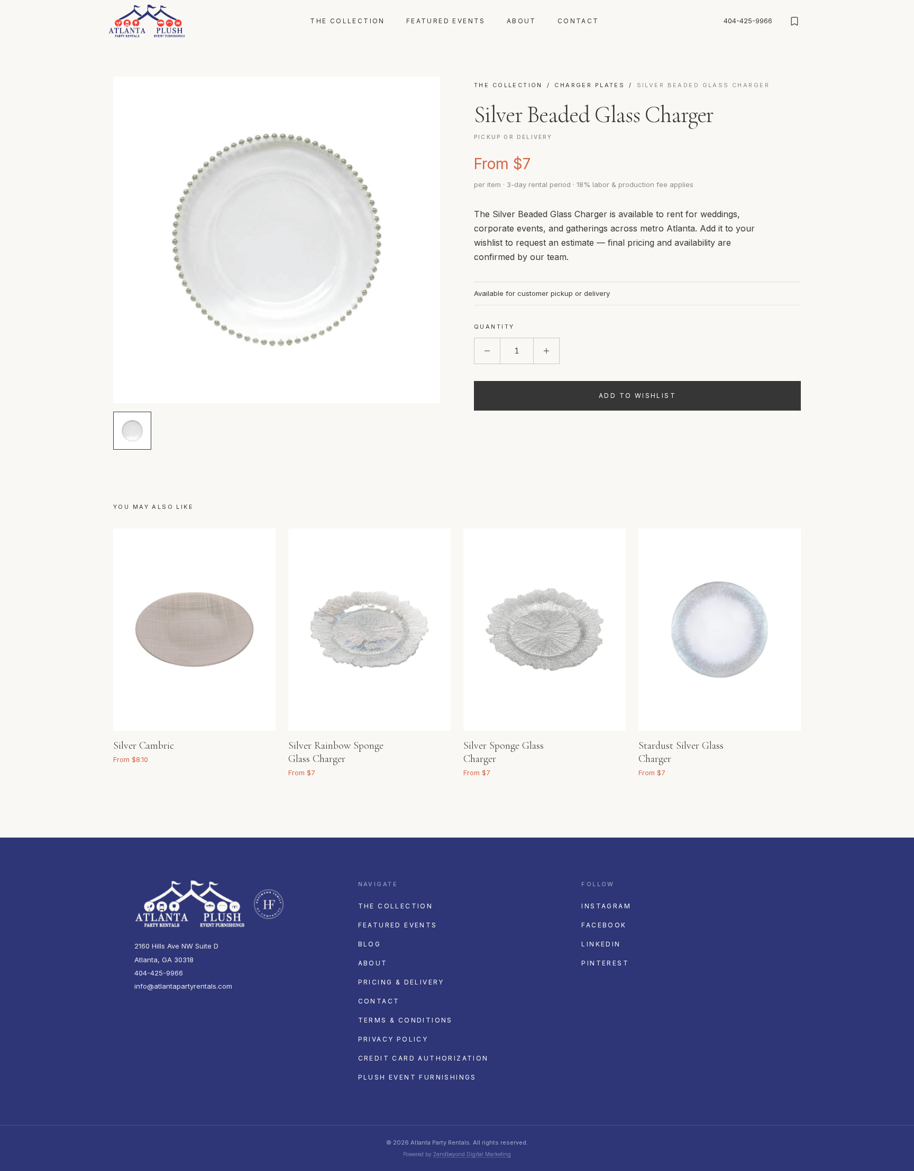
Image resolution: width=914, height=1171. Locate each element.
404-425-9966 (748, 20)
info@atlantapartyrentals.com (183, 986)
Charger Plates (589, 85)
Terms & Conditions (405, 1020)
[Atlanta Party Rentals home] (147, 21)
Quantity (494, 326)
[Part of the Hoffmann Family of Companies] (269, 904)
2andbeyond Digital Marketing (472, 1154)
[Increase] (546, 351)
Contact (578, 21)
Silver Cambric (143, 745)
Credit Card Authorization (423, 1058)
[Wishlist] (794, 21)
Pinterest (605, 963)
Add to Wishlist (637, 395)
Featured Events (446, 21)
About (521, 21)
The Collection (347, 21)
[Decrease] (487, 351)
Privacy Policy (393, 1039)
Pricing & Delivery (401, 982)
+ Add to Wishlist (254, 743)
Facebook (603, 925)
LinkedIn (600, 944)
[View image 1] (132, 431)
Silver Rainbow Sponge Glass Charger (335, 752)
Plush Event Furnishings (417, 1077)
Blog (369, 944)
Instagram (606, 906)
